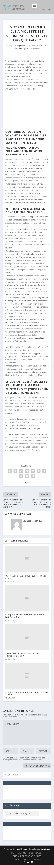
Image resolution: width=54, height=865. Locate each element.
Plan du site (16, 853)
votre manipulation (37, 338)
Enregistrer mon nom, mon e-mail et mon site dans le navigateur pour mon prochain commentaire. (26, 759)
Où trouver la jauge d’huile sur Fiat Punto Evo (25, 577)
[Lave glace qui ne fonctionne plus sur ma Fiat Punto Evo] (27, 598)
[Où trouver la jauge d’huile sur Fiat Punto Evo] (27, 559)
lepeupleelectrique (22, 45)
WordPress (45, 849)
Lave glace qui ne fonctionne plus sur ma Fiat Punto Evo (25, 615)
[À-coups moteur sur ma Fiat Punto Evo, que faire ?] (27, 675)
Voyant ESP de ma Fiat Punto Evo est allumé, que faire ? (23, 654)
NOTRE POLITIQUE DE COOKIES (27, 859)
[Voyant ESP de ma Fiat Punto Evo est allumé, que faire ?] (27, 637)
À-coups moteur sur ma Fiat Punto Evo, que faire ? (26, 693)
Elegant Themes (20, 849)
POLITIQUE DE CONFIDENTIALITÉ (26, 856)
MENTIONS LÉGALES (32, 853)
